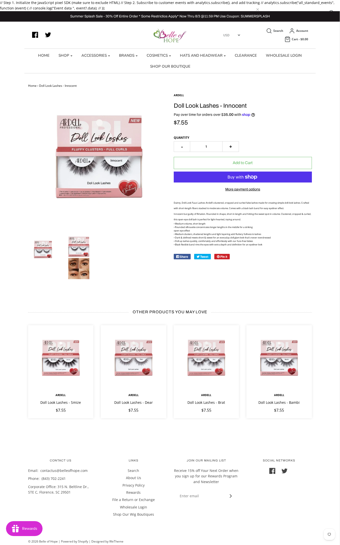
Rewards (133, 492)
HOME (44, 55)
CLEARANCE (246, 55)
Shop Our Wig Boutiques (133, 514)
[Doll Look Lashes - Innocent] (42, 250)
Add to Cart (243, 163)
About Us (133, 477)
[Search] (261, 9)
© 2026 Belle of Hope (43, 541)
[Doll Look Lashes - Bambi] (279, 358)
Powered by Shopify (74, 541)
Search (133, 470)
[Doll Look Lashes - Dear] (133, 358)
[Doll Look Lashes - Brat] (206, 358)
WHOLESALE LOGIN (284, 55)
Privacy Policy (133, 485)
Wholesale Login (133, 507)
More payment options (242, 189)
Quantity (181, 138)
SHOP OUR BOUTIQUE (170, 66)
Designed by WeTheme (107, 541)
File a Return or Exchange (133, 499)
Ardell (61, 395)
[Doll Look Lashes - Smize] (61, 358)
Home (32, 86)
